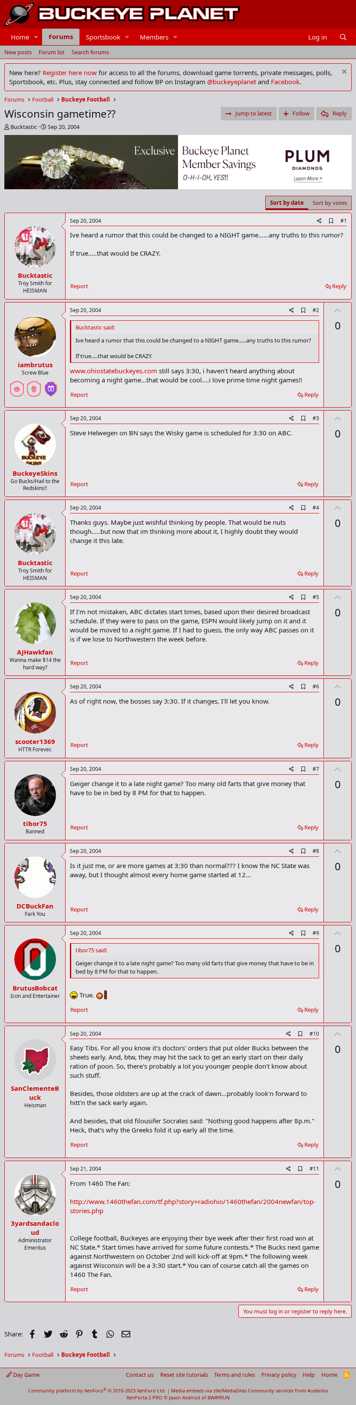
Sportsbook (103, 37)
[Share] (319, 221)
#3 (316, 418)
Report (79, 286)
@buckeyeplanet (231, 81)
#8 (316, 851)
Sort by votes (330, 203)
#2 (316, 310)
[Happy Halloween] (17, 385)
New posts (18, 52)
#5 (316, 597)
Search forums (90, 52)
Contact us (140, 1375)
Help (309, 1375)
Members (154, 37)
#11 (314, 1168)
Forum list (52, 52)
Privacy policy (279, 1375)
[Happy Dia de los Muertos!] (34, 385)
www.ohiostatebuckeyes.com (113, 370)
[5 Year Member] (51, 385)
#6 (316, 686)
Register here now (70, 72)
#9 (316, 933)
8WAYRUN (219, 1397)
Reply (339, 286)
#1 (343, 220)
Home (20, 37)
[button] (36, 37)
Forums (61, 36)
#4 (316, 507)
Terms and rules (234, 1375)
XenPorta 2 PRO (144, 1397)
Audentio (317, 1390)
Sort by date (287, 203)
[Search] (343, 37)
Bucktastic (23, 127)
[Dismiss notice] (343, 72)
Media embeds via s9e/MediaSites (209, 1390)
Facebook (285, 81)
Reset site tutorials (184, 1375)
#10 (314, 1033)
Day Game (26, 1375)
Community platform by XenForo (97, 1390)
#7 (316, 769)
